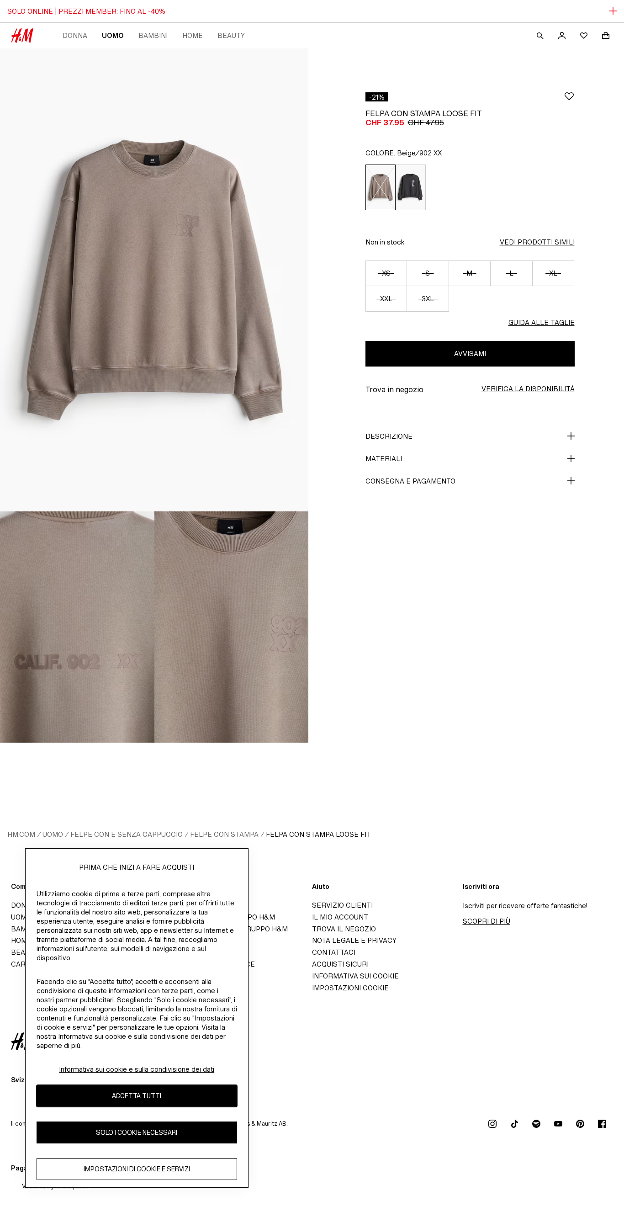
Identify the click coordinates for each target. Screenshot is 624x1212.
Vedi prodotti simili (537, 242)
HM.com (21, 834)
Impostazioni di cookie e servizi (137, 1169)
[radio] (380, 187)
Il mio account (340, 917)
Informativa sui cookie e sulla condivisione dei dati (136, 1069)
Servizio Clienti (342, 905)
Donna (75, 35)
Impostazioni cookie (350, 988)
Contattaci (333, 952)
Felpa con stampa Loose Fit (318, 834)
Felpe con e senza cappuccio (126, 834)
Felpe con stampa (224, 834)
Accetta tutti (136, 1096)
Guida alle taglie (541, 322)
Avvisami (470, 353)
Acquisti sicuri (340, 964)
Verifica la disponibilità (528, 389)
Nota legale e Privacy (354, 940)
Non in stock (384, 242)
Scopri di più (486, 921)
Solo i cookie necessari (136, 1132)
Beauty (231, 35)
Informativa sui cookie (355, 976)
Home (192, 35)
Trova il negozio (344, 929)
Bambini (153, 35)
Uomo (113, 35)
